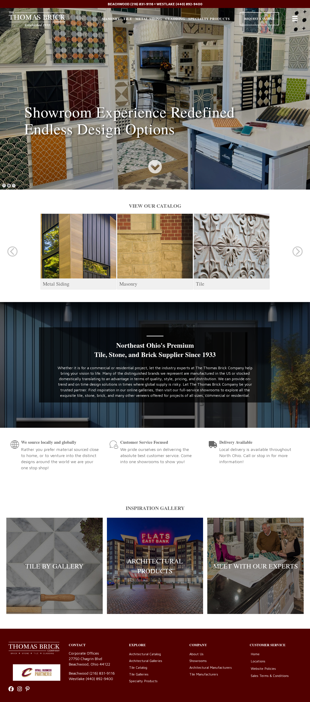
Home (255, 654)
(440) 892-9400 (189, 4)
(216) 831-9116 (141, 4)
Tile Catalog (138, 667)
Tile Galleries (138, 674)
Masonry (111, 18)
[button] (259, 18)
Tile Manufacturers (203, 674)
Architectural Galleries (145, 661)
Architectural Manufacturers (210, 667)
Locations (258, 661)
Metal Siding (148, 18)
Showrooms (198, 661)
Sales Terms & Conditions (270, 676)
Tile (127, 18)
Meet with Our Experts (255, 565)
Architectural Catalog (145, 654)
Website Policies (263, 668)
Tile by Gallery (54, 565)
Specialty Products (209, 18)
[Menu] (295, 18)
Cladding (175, 18)
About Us (196, 654)
